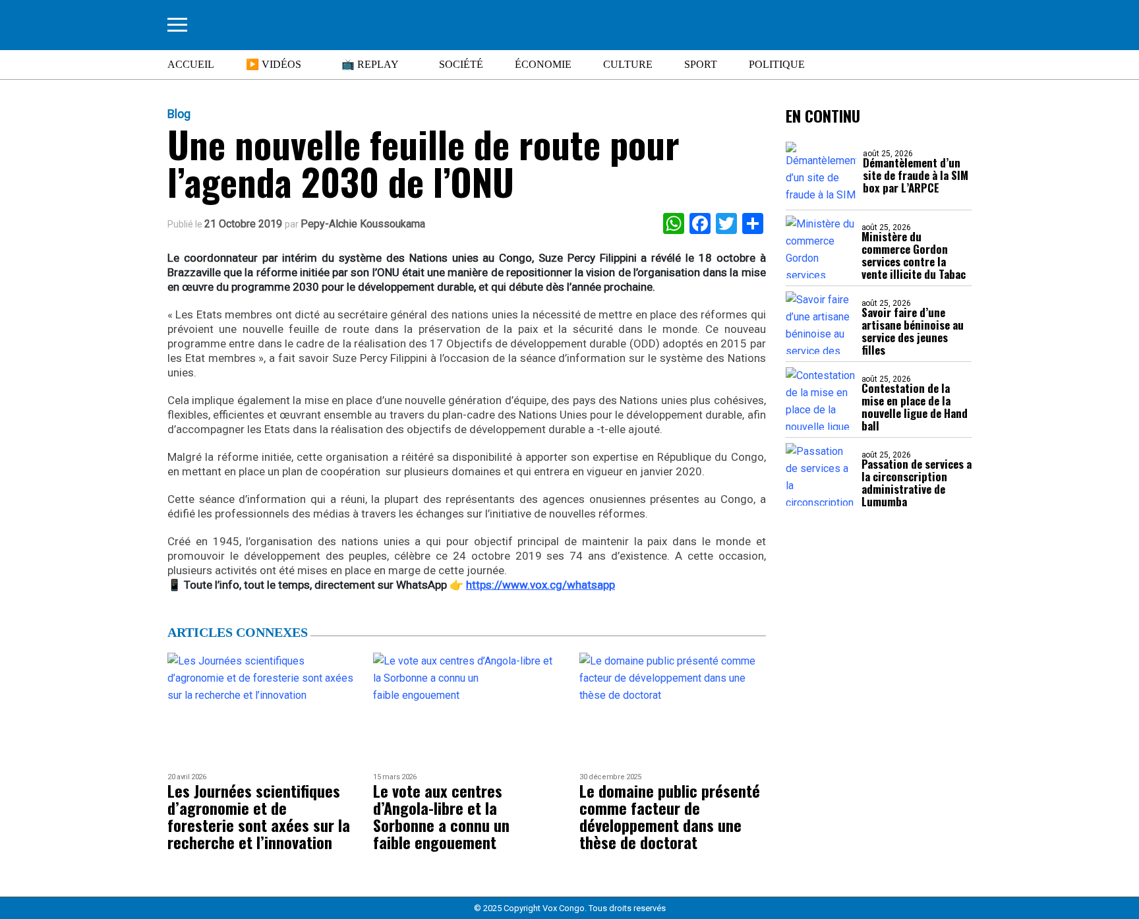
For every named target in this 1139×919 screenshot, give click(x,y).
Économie (543, 64)
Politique (777, 64)
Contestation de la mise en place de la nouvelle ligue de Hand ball (915, 407)
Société (461, 64)
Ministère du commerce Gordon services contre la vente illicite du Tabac (914, 255)
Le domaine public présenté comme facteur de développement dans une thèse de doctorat (669, 816)
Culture (628, 64)
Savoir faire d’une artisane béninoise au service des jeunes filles (913, 331)
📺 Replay (370, 64)
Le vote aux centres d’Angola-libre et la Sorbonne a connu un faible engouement (441, 816)
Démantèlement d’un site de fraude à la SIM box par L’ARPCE (915, 175)
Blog (178, 114)
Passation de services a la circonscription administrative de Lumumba (917, 483)
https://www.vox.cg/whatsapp (540, 584)
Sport (700, 64)
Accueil (190, 64)
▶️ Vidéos (273, 64)
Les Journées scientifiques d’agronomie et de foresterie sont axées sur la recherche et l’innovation (258, 816)
